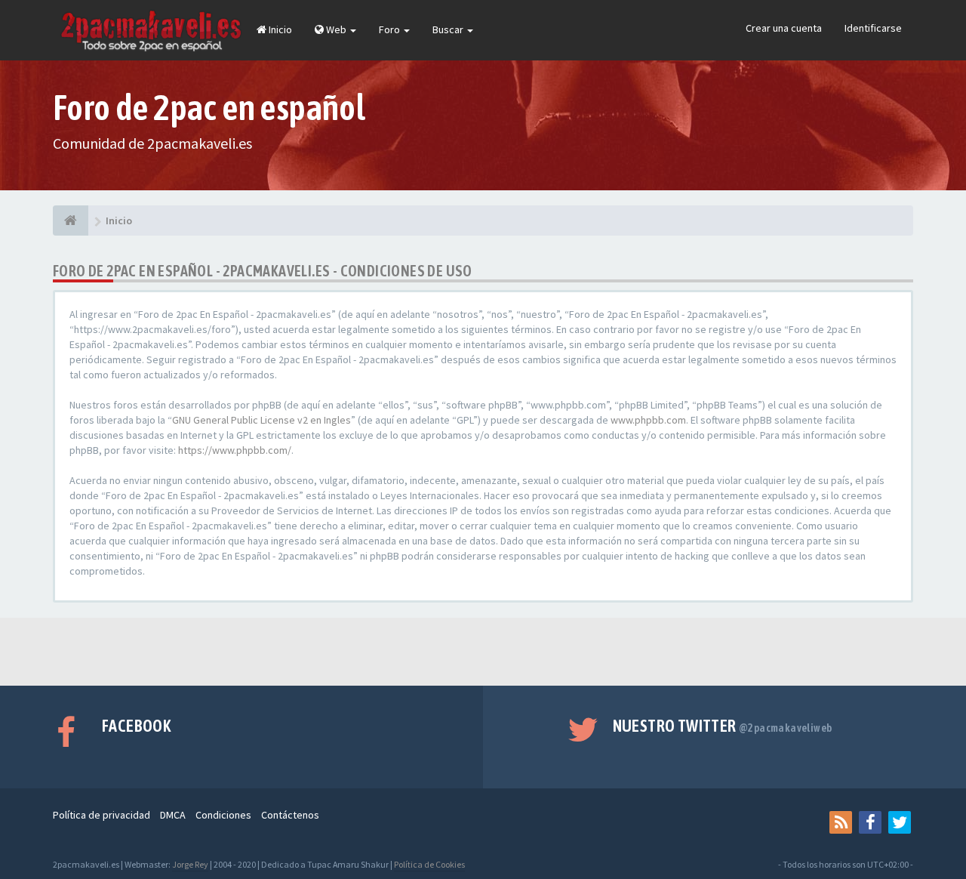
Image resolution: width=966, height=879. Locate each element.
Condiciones (223, 815)
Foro (390, 29)
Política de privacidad (101, 815)
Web (336, 29)
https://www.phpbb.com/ (234, 450)
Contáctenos (290, 815)
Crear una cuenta (784, 28)
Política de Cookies (429, 864)
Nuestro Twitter (722, 726)
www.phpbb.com (648, 420)
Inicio (279, 29)
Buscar (449, 29)
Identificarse (873, 28)
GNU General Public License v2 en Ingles (261, 420)
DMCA (173, 815)
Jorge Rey (190, 864)
